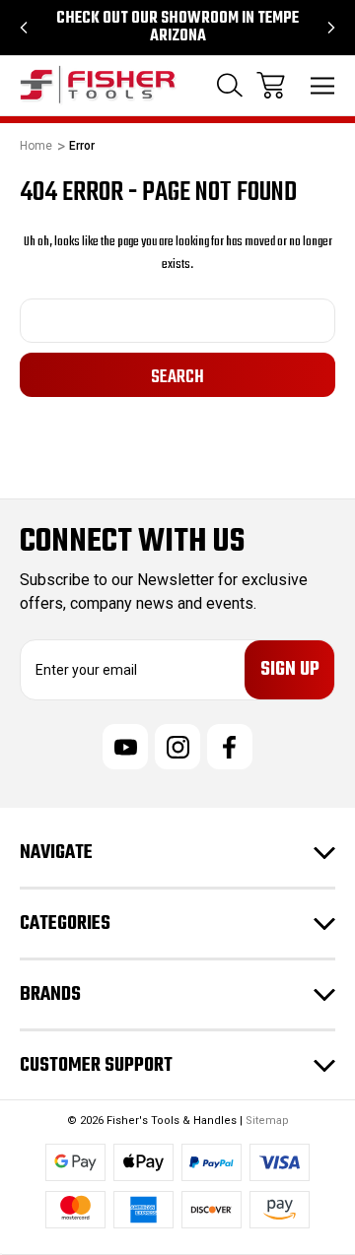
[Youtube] (125, 746)
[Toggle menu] (323, 85)
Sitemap (267, 1120)
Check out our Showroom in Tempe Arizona (177, 27)
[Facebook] (229, 746)
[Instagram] (177, 746)
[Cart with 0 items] (270, 85)
